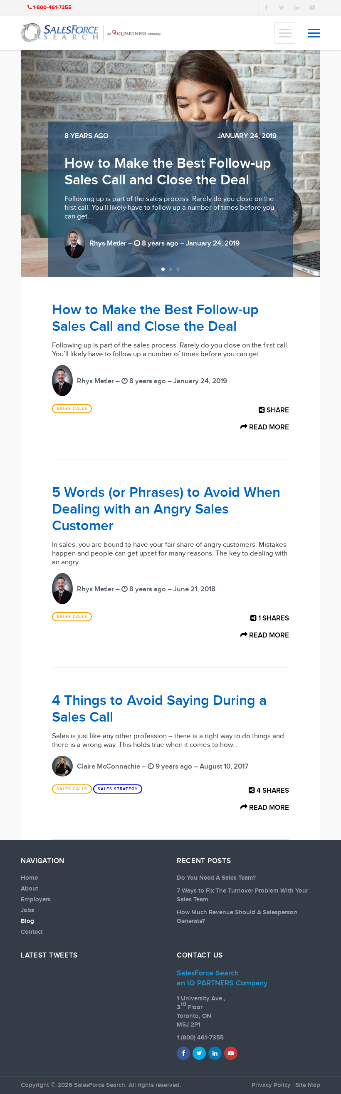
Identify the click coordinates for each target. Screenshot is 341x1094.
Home (29, 878)
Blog (27, 921)
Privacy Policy (271, 1085)
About (29, 889)
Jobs (27, 910)
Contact (32, 932)
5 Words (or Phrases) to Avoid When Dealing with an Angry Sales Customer (158, 163)
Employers (36, 899)
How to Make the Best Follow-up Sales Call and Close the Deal (155, 318)
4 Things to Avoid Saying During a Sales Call (159, 709)
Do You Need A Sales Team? (216, 878)
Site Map (307, 1085)
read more (268, 427)
